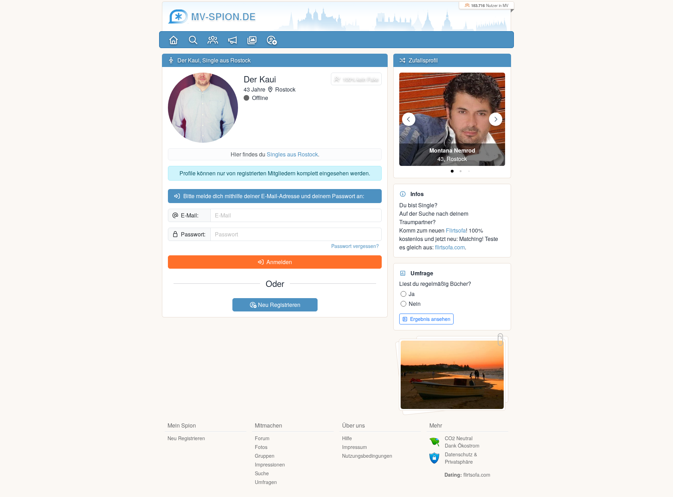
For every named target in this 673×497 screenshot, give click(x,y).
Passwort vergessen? (355, 245)
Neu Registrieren (278, 305)
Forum (262, 438)
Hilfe (347, 438)
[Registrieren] (271, 39)
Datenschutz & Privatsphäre (461, 458)
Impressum (354, 446)
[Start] (173, 39)
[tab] (452, 171)
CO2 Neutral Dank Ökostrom (462, 442)
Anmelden (278, 262)
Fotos (261, 446)
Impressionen (270, 464)
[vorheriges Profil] (408, 119)
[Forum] (232, 39)
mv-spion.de (223, 16)
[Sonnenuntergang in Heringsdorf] (452, 374)
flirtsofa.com (450, 247)
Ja (412, 294)
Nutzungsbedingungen (367, 455)
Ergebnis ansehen (429, 318)
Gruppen (264, 455)
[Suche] (193, 39)
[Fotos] (252, 39)
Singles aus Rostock (292, 154)
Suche (262, 473)
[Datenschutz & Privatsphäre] (434, 457)
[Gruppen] (212, 39)
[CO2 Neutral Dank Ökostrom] (434, 441)
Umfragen (266, 481)
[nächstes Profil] (495, 119)
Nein (415, 304)
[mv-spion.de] (178, 16)
